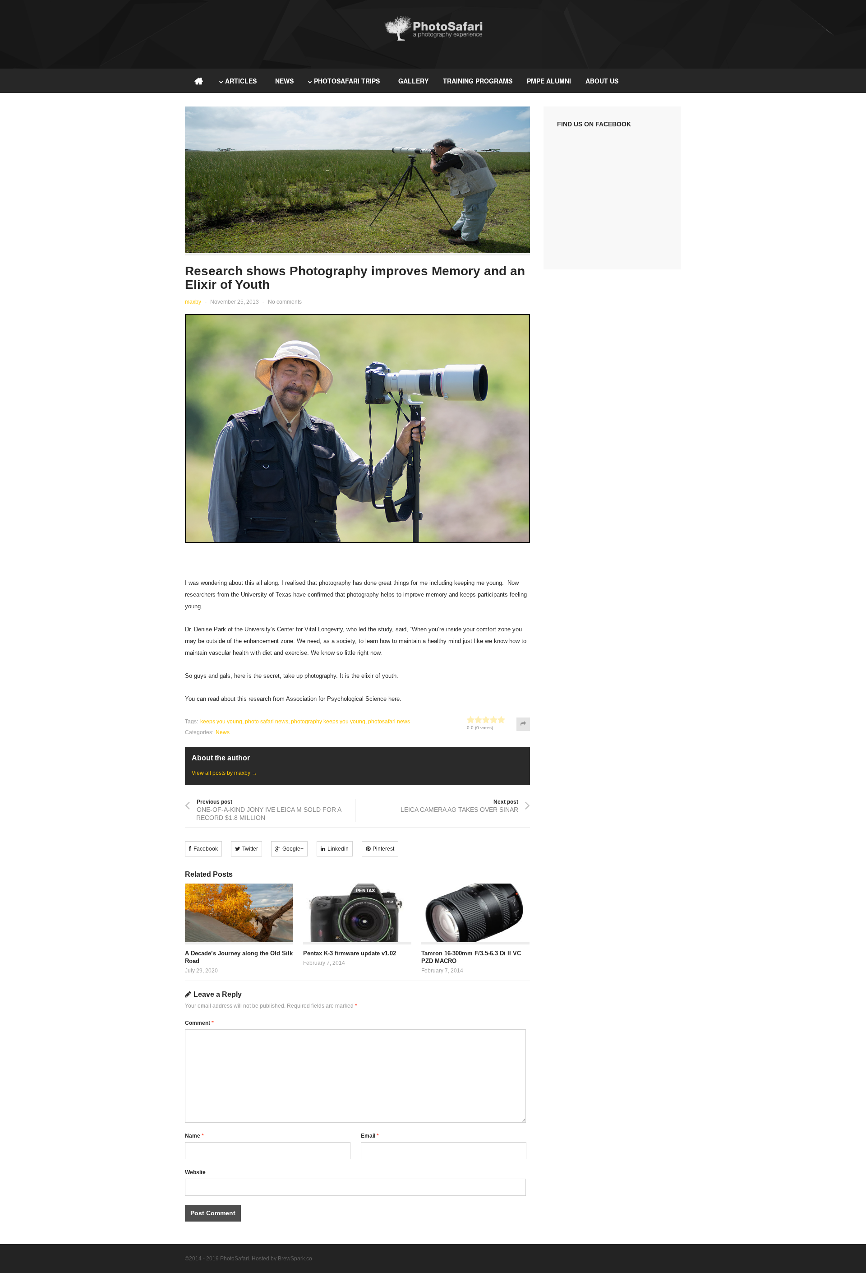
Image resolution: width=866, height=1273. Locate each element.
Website (195, 1172)
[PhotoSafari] (433, 39)
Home (198, 81)
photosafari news (389, 721)
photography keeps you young (328, 721)
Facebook (205, 849)
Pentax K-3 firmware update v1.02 (349, 953)
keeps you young (221, 721)
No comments (285, 302)
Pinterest (383, 849)
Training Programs (477, 80)
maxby (193, 302)
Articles (241, 80)
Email (370, 1136)
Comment (199, 1023)
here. (394, 698)
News (284, 80)
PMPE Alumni (549, 80)
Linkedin (338, 849)
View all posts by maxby (224, 773)
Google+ (293, 849)
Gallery (413, 80)
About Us (601, 80)
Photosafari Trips (347, 80)
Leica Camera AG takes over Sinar (459, 809)
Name (194, 1136)
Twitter (250, 849)
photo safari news (266, 721)
